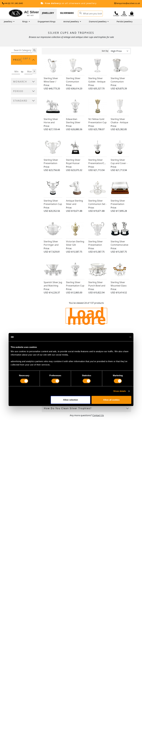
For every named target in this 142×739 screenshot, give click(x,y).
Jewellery (48, 13)
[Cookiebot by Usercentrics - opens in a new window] (119, 337)
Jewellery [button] (8, 21)
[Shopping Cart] (131, 13)
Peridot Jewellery (124, 21)
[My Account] (124, 13)
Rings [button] (25, 21)
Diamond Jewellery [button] (98, 21)
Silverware (67, 13)
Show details (119, 391)
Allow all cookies (111, 400)
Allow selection (70, 400)
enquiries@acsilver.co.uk (128, 3)
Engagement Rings (46, 21)
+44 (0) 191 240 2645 (13, 3)
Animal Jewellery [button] (71, 21)
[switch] (55, 381)
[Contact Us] (116, 13)
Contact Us (98, 415)
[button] (80, 13)
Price (22, 60)
